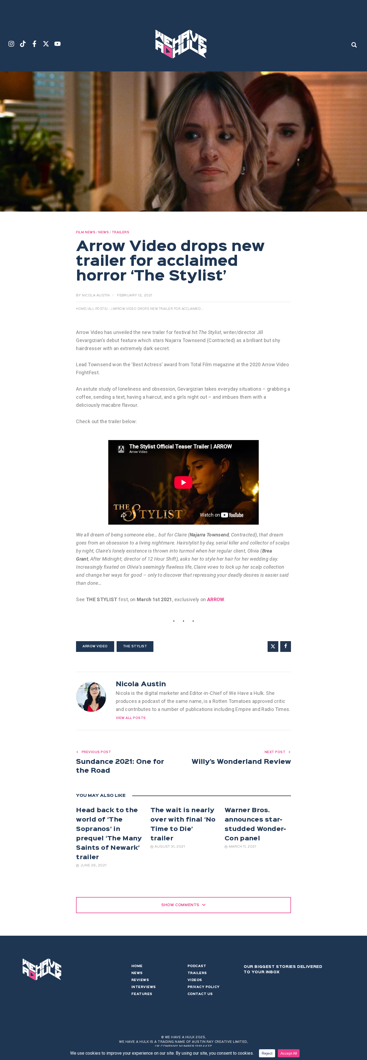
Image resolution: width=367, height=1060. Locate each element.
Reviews (140, 980)
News (103, 232)
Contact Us (200, 994)
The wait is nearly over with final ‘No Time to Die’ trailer (183, 824)
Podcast (197, 966)
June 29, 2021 (93, 865)
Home (81, 309)
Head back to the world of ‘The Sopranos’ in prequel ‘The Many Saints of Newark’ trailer (109, 834)
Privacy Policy (204, 987)
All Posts (97, 309)
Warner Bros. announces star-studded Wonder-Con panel (255, 824)
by (93, 295)
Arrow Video (95, 646)
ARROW (215, 599)
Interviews (143, 987)
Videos (195, 980)
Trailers (120, 232)
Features (141, 994)
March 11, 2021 (242, 846)
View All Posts (131, 718)
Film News (85, 232)
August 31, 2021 (169, 846)
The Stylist (135, 646)
